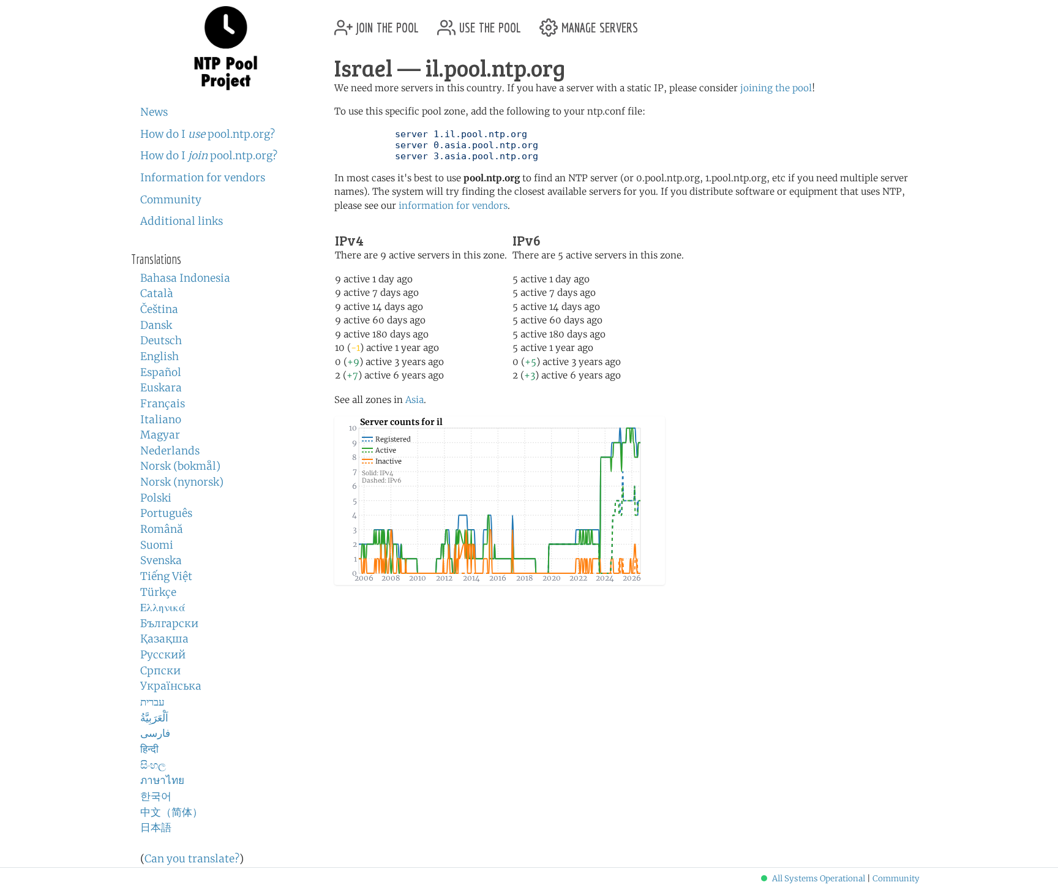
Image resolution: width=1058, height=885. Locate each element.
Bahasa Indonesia (185, 278)
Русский (163, 654)
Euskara (161, 387)
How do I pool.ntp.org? (207, 134)
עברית (152, 702)
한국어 (155, 796)
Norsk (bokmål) (180, 466)
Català (156, 293)
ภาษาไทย (162, 780)
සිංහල (153, 765)
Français (162, 403)
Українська (170, 686)
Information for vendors (202, 177)
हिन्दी (149, 749)
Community (170, 199)
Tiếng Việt (166, 576)
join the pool (386, 23)
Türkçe (158, 592)
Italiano (160, 419)
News (154, 112)
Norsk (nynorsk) (181, 482)
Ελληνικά (163, 607)
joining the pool (776, 88)
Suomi (156, 545)
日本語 (155, 827)
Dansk (156, 325)
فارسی (155, 733)
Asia (414, 399)
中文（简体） (171, 812)
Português (166, 513)
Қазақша (164, 639)
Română (161, 529)
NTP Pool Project (226, 48)
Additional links (181, 221)
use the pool (488, 23)
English (159, 356)
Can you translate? (191, 858)
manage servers (598, 23)
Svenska (161, 560)
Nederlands (170, 451)
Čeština (159, 309)
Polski (155, 498)
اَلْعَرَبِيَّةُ (154, 718)
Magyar (160, 435)
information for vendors (453, 205)
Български (169, 623)
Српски (160, 670)
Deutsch (161, 340)
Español (160, 372)
